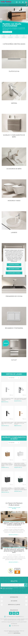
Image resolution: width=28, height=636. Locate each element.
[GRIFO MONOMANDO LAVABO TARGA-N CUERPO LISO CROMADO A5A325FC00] (7, 389)
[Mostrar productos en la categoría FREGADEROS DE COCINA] (14, 284)
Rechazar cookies (14, 268)
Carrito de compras (25, 2)
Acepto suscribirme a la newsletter (13, 588)
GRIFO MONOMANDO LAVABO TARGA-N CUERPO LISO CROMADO (7, 399)
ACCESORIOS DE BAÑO (14, 168)
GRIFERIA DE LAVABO (14, 374)
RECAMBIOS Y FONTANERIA (14, 328)
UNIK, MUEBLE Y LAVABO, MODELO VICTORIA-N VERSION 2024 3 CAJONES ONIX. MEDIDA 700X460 (7, 489)
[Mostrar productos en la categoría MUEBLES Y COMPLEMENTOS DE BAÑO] (14, 123)
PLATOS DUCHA (14, 71)
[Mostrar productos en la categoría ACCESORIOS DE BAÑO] (14, 156)
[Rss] (17, 613)
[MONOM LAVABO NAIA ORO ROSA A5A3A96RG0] (20, 413)
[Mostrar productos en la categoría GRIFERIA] (14, 91)
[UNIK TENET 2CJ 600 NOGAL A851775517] (7, 454)
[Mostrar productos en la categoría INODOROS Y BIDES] (14, 188)
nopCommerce (16, 633)
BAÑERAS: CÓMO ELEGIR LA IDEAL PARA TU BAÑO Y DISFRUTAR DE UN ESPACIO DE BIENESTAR (14, 524)
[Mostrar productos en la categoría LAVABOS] (14, 220)
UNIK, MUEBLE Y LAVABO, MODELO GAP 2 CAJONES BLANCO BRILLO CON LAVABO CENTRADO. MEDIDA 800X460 (20, 464)
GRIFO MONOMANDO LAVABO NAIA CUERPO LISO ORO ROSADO (20, 423)
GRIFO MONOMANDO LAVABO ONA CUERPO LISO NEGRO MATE (7, 423)
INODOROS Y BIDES (14, 200)
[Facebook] (10, 613)
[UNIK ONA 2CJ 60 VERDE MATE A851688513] (20, 479)
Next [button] (27, 20)
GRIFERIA (14, 103)
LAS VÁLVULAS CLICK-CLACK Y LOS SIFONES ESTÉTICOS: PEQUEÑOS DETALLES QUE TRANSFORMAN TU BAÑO (14, 550)
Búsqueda (26, 5)
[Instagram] (14, 613)
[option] (14, 20)
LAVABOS (14, 232)
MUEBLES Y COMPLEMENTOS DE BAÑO (14, 136)
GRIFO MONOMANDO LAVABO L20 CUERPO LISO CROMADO (20, 399)
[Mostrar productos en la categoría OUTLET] (14, 348)
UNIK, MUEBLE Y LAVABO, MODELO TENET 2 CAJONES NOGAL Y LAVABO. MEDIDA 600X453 (7, 464)
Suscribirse (25, 585)
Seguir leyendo (13, 534)
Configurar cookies (14, 272)
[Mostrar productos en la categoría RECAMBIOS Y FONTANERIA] (14, 316)
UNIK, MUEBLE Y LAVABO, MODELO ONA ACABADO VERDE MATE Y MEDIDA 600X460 (20, 489)
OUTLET (14, 360)
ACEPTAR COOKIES (14, 264)
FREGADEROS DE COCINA (14, 296)
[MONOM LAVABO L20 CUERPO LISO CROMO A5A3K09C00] (20, 389)
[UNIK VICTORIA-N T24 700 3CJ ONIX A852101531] (7, 479)
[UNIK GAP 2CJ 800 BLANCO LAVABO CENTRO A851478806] (20, 454)
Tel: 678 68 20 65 (15, 625)
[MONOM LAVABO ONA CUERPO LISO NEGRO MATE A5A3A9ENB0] (7, 413)
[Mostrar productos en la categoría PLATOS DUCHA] (14, 59)
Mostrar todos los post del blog (14, 508)
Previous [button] (1, 20)
